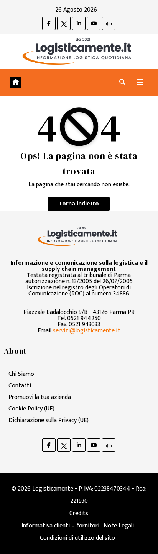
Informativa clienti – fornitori (60, 526)
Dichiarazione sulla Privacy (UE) (48, 420)
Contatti (19, 385)
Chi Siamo (21, 374)
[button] (122, 82)
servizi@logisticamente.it (86, 330)
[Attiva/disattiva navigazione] (140, 82)
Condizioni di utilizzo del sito (77, 538)
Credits (78, 513)
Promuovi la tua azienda (39, 397)
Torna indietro (79, 204)
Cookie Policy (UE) (31, 409)
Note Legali (119, 526)
